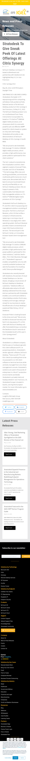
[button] (27, 11)
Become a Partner (6, 726)
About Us (3, 638)
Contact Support (5, 618)
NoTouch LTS (4, 610)
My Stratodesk (9, 630)
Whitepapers (4, 713)
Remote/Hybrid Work (7, 665)
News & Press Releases (7, 640)
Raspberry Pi (4, 597)
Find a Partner (5, 732)
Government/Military (7, 689)
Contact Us (4, 648)
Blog (2, 708)
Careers (3, 646)
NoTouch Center (5, 607)
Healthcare (4, 686)
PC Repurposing (5, 594)
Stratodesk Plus (5, 734)
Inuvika (3, 583)
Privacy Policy (21, 747)
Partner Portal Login (6, 729)
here (14, 4)
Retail (2, 684)
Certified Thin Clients (7, 591)
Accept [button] (15, 757)
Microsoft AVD (5, 570)
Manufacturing (5, 697)
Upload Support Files (7, 621)
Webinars (3, 710)
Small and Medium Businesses (9, 702)
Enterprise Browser (6, 675)
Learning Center (5, 718)
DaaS (2, 670)
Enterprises (4, 700)
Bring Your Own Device (7, 667)
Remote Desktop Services (8, 577)
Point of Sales (5, 673)
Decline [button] (22, 757)
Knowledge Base (5, 624)
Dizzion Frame (5, 586)
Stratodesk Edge (5, 724)
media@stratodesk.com (20, 30)
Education (4, 692)
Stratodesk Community (7, 626)
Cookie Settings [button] (8, 757)
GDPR (4, 748)
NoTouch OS (4, 605)
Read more (10, 454)
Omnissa (3, 575)
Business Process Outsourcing (9, 678)
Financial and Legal (6, 694)
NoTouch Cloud (5, 613)
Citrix (2, 572)
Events (3, 643)
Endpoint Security (6, 599)
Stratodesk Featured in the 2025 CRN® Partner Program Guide (14, 509)
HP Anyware (4, 580)
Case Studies (4, 716)
